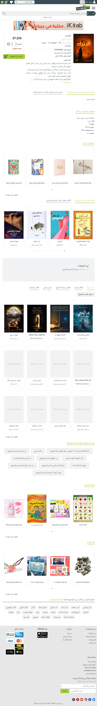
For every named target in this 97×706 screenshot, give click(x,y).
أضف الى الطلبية (16, 56)
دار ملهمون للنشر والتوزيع (48, 458)
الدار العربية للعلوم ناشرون (74, 458)
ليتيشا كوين (65, 39)
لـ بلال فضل (60, 245)
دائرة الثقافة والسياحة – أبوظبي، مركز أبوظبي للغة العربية (69, 451)
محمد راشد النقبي (82, 429)
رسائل (53, 612)
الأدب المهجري (11, 607)
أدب (50, 599)
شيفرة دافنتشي (14, 241)
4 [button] (53, 251)
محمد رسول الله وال (60, 380)
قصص (11, 612)
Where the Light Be (37, 335)
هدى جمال (13, 338)
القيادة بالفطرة (13, 426)
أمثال (33, 607)
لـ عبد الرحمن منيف (37, 245)
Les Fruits (83, 525)
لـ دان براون (14, 245)
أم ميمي (59, 241)
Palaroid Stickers (83, 582)
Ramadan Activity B (60, 525)
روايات (45, 612)
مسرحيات (57, 617)
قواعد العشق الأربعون (83, 241)
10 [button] (32, 251)
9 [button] (36, 251)
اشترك (64, 691)
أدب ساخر (64, 607)
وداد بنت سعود (13, 429)
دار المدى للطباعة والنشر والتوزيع (22, 465)
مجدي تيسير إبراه (59, 338)
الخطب (85, 612)
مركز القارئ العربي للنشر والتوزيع (53, 465)
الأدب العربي (23, 607)
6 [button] (46, 251)
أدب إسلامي (87, 607)
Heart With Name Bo (83, 183)
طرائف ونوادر (27, 612)
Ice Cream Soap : (36, 582)
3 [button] (45, 189)
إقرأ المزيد (67, 82)
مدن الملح (37, 241)
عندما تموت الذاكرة (83, 426)
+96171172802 (90, 667)
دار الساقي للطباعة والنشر (22, 458)
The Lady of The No (83, 380)
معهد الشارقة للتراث (79, 465)
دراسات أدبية (63, 612)
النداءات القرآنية (37, 426)
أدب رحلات (75, 607)
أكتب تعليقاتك (84, 269)
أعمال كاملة (42, 607)
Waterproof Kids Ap (14, 525)
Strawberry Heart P (14, 582)
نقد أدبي (26, 617)
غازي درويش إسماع (59, 384)
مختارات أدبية (69, 617)
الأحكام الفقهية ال (60, 335)
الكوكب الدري (14, 335)
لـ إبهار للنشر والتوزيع (85, 294)
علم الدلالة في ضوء (60, 426)
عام (18, 612)
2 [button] (48, 189)
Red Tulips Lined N (14, 183)
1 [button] (52, 189)
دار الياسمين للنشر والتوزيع (17, 451)
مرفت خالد (82, 338)
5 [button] (50, 251)
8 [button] (39, 251)
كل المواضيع (57, 599)
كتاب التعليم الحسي (37, 525)
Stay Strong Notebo (37, 183)
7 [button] (43, 251)
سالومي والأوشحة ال (83, 335)
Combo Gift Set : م (60, 582)
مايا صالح (13, 384)
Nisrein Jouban (82, 384)
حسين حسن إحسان (36, 429)
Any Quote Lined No (60, 183)
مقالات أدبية (46, 617)
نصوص (35, 617)
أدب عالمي (53, 607)
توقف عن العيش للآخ (13, 380)
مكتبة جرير (38, 451)
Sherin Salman (36, 338)
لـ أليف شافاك (83, 245)
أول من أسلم (37, 380)
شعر (37, 612)
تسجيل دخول (89, 2)
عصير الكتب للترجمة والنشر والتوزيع (48, 472)
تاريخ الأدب (75, 612)
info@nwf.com (90, 670)
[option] (83, 167)
